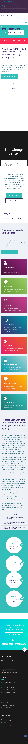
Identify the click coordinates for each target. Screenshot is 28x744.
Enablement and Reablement (10, 692)
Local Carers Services (8, 705)
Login (14, 11)
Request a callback (14, 634)
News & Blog (6, 707)
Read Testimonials (10, 252)
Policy (4, 722)
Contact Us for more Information (14, 40)
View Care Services (14, 200)
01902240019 (5, 672)
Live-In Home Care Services (10, 687)
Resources (8, 11)
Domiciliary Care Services (9, 682)
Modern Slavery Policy (8, 725)
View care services (10, 76)
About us (5, 702)
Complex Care (6, 685)
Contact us (6, 710)
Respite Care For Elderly (9, 690)
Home (3, 11)
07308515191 (14, 672)
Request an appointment (15, 32)
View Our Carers (14, 195)
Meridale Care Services (16, 736)
